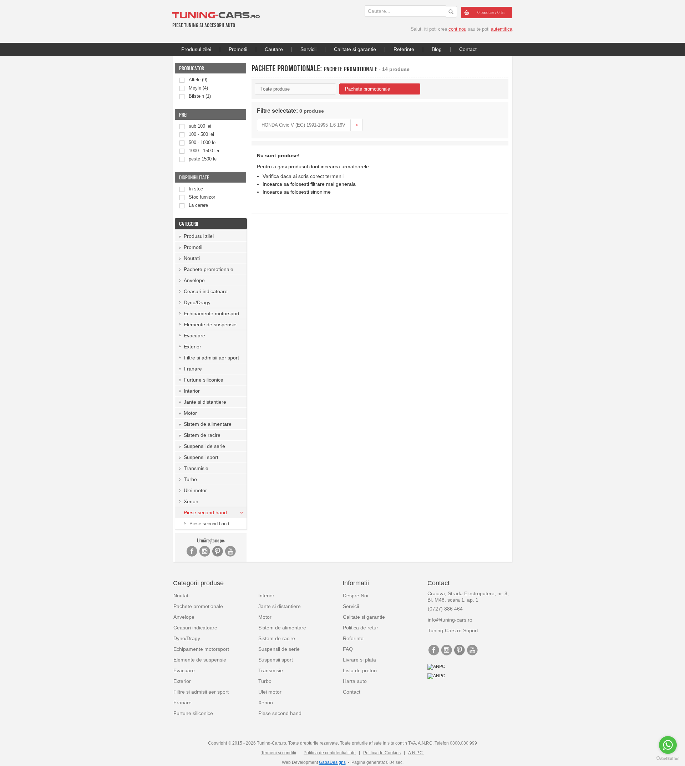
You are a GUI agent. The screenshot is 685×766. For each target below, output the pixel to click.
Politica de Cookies (382, 752)
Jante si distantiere (205, 402)
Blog (437, 49)
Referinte (404, 49)
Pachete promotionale (208, 269)
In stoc (196, 189)
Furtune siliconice (203, 380)
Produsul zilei (196, 49)
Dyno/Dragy (197, 302)
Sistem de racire (202, 435)
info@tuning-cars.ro (450, 620)
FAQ (348, 649)
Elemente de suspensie (210, 324)
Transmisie (196, 468)
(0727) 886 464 (445, 609)
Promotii (238, 49)
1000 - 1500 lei (204, 150)
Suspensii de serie (204, 446)
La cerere (198, 205)
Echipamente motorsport (211, 313)
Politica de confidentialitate (330, 752)
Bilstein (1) (200, 96)
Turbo (190, 479)
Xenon (191, 501)
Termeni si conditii (278, 752)
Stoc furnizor (202, 197)
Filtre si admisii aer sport (211, 358)
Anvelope (194, 280)
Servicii (308, 49)
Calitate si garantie (355, 49)
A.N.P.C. (416, 752)
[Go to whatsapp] (668, 745)
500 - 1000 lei (203, 142)
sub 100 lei (200, 126)
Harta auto (355, 681)
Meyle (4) (198, 88)
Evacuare (194, 335)
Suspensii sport (201, 457)
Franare (193, 369)
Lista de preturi (360, 670)
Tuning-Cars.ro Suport (453, 630)
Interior (192, 391)
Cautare (274, 49)
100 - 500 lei (201, 134)
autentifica (501, 29)
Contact (468, 49)
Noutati (192, 258)
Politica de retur (360, 627)
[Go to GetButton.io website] (667, 758)
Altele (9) (198, 79)
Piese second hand (209, 523)
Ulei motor (195, 490)
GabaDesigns (332, 762)
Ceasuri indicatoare (206, 291)
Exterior (192, 346)
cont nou (457, 29)
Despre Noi (355, 595)
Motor (190, 413)
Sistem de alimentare (208, 424)
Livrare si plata (359, 660)
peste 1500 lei (203, 159)
